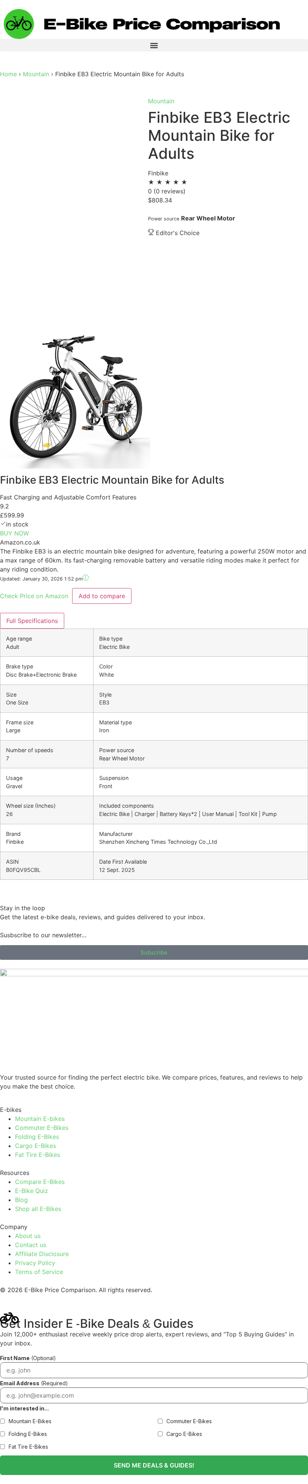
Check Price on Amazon (35, 596)
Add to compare (102, 596)
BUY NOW (14, 533)
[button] (154, 45)
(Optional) (28, 1358)
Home (8, 74)
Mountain (37, 74)
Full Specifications (32, 620)
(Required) (34, 1383)
